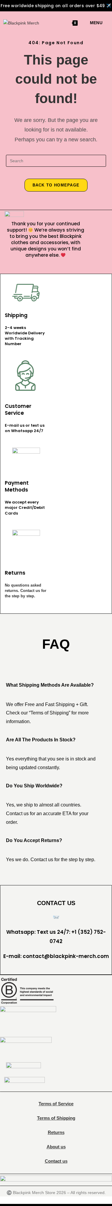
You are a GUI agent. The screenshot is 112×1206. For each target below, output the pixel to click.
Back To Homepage (56, 185)
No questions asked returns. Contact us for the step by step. (25, 590)
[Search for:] (104, 23)
